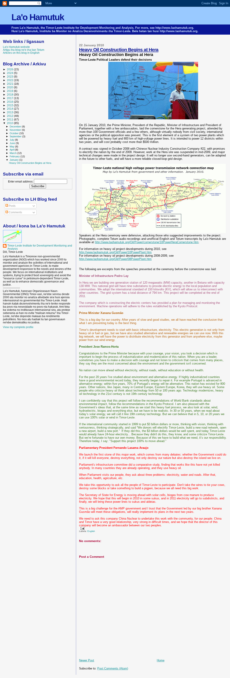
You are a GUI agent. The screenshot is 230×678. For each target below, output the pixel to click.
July (12, 139)
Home (160, 660)
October (14, 133)
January (14, 159)
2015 (10, 105)
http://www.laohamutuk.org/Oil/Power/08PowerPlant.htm (115, 259)
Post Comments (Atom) (112, 668)
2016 (10, 101)
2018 (10, 94)
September (16, 136)
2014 (10, 108)
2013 (10, 112)
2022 (10, 80)
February (15, 156)
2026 (10, 69)
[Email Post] (81, 528)
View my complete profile (18, 327)
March (13, 153)
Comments (15, 212)
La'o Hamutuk (37, 17)
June (13, 143)
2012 (10, 115)
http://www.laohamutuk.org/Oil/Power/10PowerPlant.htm (115, 252)
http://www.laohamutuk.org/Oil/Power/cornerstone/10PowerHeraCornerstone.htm (147, 242)
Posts (11, 205)
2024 (10, 72)
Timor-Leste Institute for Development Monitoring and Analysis (39, 247)
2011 (10, 119)
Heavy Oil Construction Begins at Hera (118, 49)
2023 (10, 76)
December (16, 126)
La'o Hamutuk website (16, 46)
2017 (10, 98)
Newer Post (86, 660)
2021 (10, 83)
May (12, 146)
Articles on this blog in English (21, 52)
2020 (10, 87)
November (16, 130)
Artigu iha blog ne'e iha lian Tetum (23, 49)
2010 (10, 123)
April (12, 149)
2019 (10, 90)
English (91, 531)
